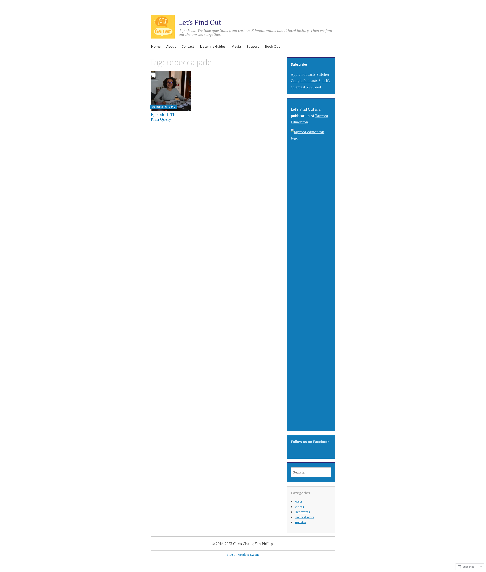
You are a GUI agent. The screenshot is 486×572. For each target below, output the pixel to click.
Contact (187, 46)
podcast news (304, 517)
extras (299, 507)
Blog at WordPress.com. (243, 554)
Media (236, 46)
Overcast (298, 87)
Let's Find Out (200, 22)
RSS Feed (313, 87)
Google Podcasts (304, 80)
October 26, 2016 (163, 107)
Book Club (272, 46)
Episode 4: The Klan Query (164, 117)
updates (300, 522)
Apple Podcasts (303, 74)
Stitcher (323, 74)
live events (302, 512)
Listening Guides (213, 46)
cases (298, 501)
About (171, 46)
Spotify (324, 80)
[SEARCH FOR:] (311, 472)
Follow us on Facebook (310, 441)
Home (156, 46)
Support (253, 46)
